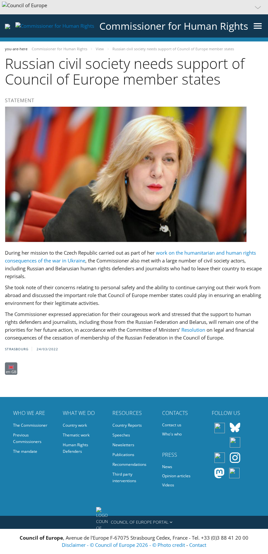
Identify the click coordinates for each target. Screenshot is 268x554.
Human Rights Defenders (75, 448)
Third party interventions (124, 477)
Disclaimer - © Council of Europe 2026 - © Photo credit (124, 545)
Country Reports (127, 425)
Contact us (171, 425)
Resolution (193, 329)
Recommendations (129, 464)
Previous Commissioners (27, 438)
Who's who (172, 434)
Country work (75, 425)
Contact (197, 545)
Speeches (121, 435)
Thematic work (76, 435)
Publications (123, 454)
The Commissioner (30, 425)
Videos (168, 485)
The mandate (25, 451)
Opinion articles (176, 476)
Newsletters (123, 445)
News (167, 466)
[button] (134, 7)
